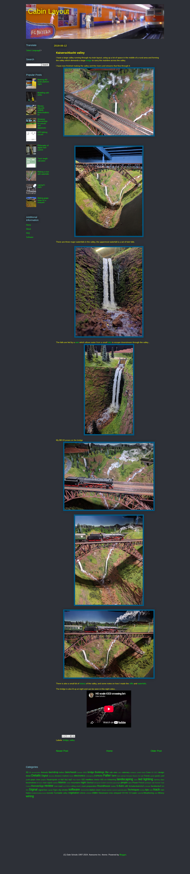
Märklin (62, 782)
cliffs (131, 683)
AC (30, 772)
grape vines (35, 780)
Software (29, 237)
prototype (148, 783)
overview (110, 783)
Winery (161, 793)
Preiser (141, 783)
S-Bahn (120, 786)
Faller (107, 775)
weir (77, 342)
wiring (30, 796)
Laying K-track (41, 186)
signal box (42, 790)
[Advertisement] (59, 825)
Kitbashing (112, 780)
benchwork (71, 772)
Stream (103, 790)
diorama (51, 776)
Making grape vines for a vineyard (43, 200)
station (92, 790)
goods (152, 776)
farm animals (121, 776)
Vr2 (130, 793)
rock (64, 786)
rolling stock (76, 786)
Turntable (58, 793)
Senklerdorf (156, 786)
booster (79, 772)
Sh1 (27, 790)
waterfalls (142, 683)
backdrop (53, 772)
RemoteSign (37, 786)
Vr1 (126, 793)
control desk (141, 772)
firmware (129, 776)
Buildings (99, 772)
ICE (83, 779)
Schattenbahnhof (136, 786)
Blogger (122, 855)
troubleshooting (36, 793)
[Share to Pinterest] (73, 736)
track (156, 789)
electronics (79, 775)
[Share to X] (68, 736)
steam (98, 790)
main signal (47, 783)
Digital (44, 775)
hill (59, 779)
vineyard (117, 793)
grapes (43, 779)
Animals (44, 772)
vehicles (89, 793)
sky (59, 790)
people (124, 782)
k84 (105, 779)
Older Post (156, 751)
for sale (140, 776)
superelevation (122, 790)
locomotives (31, 782)
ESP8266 (98, 776)
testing (142, 790)
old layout (97, 783)
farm (114, 775)
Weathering (149, 793)
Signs (55, 790)
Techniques (133, 789)
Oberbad (90, 783)
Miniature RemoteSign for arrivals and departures (42, 123)
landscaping (125, 779)
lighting (148, 779)
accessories (36, 772)
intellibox (89, 779)
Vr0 (123, 793)
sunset (114, 790)
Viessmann (103, 793)
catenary (125, 772)
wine (156, 793)
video (95, 792)
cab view (113, 772)
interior (96, 780)
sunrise (109, 790)
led (140, 779)
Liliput (162, 779)
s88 (126, 786)
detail (28, 776)
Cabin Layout (47, 11)
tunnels (50, 793)
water (134, 793)
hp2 (70, 779)
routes (113, 786)
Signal (33, 789)
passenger (116, 783)
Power (135, 782)
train (162, 790)
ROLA (68, 786)
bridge (89, 60)
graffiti (28, 779)
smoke (65, 790)
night (83, 782)
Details (36, 775)
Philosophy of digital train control (43, 147)
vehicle (82, 793)
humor (78, 779)
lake (110, 342)
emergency (90, 776)
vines (111, 793)
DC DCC (154, 772)
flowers (135, 776)
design (161, 772)
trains (28, 793)
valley (72, 740)
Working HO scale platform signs (43, 82)
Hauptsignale (52, 780)
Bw (106, 772)
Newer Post (62, 751)
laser (136, 779)
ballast (61, 772)
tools (151, 790)
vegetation (73, 792)
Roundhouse (103, 786)
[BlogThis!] (65, 736)
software (74, 789)
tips (147, 789)
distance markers (62, 776)
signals (50, 790)
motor (69, 783)
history (83, 683)
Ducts (71, 776)
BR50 (85, 772)
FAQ (28, 233)
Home (109, 751)
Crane (148, 772)
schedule (147, 786)
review (49, 785)
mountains (75, 782)
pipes (130, 783)
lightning (157, 779)
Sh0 (162, 786)
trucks (44, 793)
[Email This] (63, 736)
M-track (39, 783)
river (56, 786)
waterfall (140, 793)
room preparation (89, 786)
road (60, 786)
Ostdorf (103, 783)
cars (119, 772)
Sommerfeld (85, 790)
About (28, 229)
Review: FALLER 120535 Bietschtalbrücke (43, 110)
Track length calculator (43, 160)
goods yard (159, 776)
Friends (147, 776)
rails (153, 783)
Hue (74, 779)
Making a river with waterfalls (43, 173)
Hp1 (66, 780)
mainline (55, 783)
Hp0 (62, 780)
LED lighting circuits (42, 133)
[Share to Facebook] (71, 736)
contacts (133, 772)
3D (27, 772)
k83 (101, 780)
